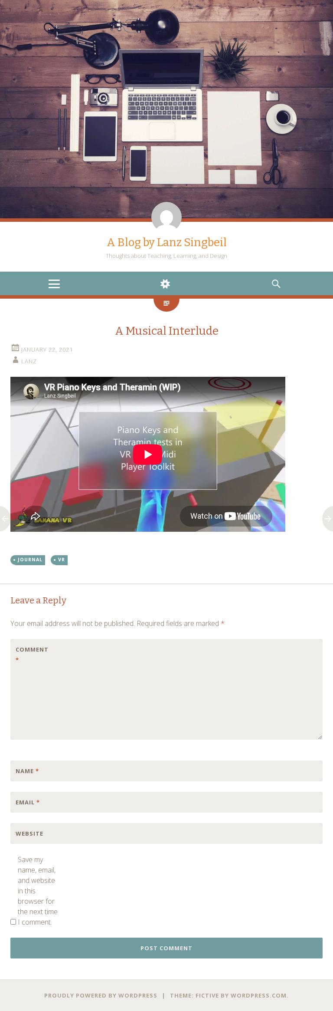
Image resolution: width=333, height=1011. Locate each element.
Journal (30, 560)
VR (61, 560)
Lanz (29, 361)
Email (28, 802)
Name (27, 771)
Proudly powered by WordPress (100, 995)
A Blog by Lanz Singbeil (167, 242)
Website (29, 833)
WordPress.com (259, 995)
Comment (32, 654)
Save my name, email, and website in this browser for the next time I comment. (38, 891)
